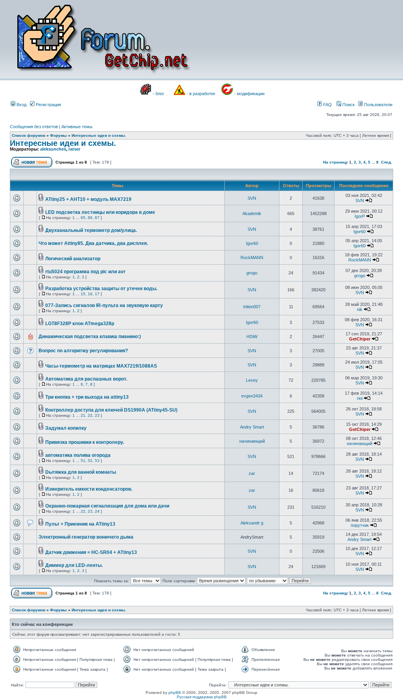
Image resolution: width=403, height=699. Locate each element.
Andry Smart (252, 427)
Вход (20, 104)
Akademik (251, 213)
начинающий (252, 441)
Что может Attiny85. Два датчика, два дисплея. (93, 243)
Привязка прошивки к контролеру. (84, 442)
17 (97, 294)
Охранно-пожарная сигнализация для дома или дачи (107, 506)
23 (97, 415)
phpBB (174, 692)
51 (83, 460)
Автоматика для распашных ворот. (86, 379)
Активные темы (76, 126)
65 (83, 217)
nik (359, 309)
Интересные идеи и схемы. (99, 135)
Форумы (58, 135)
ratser (74, 149)
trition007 (252, 306)
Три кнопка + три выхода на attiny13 (87, 397)
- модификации (249, 93)
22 (90, 415)
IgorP (360, 216)
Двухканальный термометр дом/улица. (91, 230)
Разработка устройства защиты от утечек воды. (101, 288)
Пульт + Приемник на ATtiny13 (80, 524)
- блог (158, 93)
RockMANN (251, 257)
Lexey (252, 380)
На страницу (335, 162)
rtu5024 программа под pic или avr (85, 271)
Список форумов (28, 135)
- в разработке (201, 93)
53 (97, 460)
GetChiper (359, 339)
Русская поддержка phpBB (202, 697)
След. (386, 162)
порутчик (360, 525)
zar (252, 473)
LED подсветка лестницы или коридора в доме (100, 212)
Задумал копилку (66, 428)
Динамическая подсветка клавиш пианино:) (90, 336)
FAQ (327, 104)
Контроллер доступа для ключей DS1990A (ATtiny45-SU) (111, 410)
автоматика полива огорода (78, 455)
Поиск (348, 104)
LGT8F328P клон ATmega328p (79, 323)
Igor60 (359, 231)
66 (90, 217)
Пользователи (377, 104)
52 (90, 460)
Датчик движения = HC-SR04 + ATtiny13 (91, 552)
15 (83, 294)
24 (97, 511)
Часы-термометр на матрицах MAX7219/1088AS (101, 366)
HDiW (251, 336)
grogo (251, 272)
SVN (252, 198)
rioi (359, 398)
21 (83, 415)
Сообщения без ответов (34, 126)
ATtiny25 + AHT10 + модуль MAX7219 (88, 199)
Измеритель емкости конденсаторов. (88, 489)
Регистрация (48, 104)
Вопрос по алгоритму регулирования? (83, 350)
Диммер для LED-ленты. (74, 565)
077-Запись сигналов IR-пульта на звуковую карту (104, 305)
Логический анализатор (72, 258)
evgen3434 (252, 396)
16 (90, 294)
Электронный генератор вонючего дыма (86, 537)
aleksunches (53, 149)
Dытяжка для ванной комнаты (80, 472)
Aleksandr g (251, 523)
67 (97, 217)
